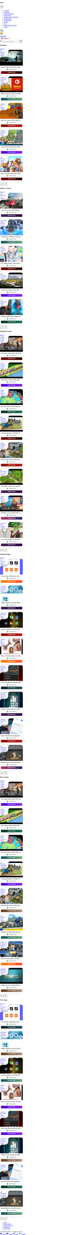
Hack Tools (7, 15)
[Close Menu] (2, 6)
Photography (8, 18)
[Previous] (2, 184)
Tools (6, 22)
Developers (7, 1227)
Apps (6, 10)
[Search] (21, 41)
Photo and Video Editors (11, 17)
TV (5, 23)
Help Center (7, 1228)
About (5, 1222)
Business (7, 12)
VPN (6, 27)
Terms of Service (8, 1225)
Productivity (7, 20)
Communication (9, 13)
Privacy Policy (8, 1224)
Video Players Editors (10, 25)
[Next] (5, 184)
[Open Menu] (2, 30)
